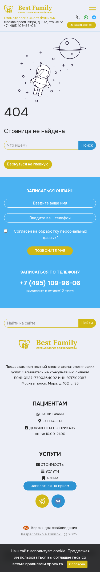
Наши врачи (52, 414)
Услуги (52, 471)
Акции (51, 478)
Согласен (23, 231)
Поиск (87, 145)
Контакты (52, 421)
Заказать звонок (81, 25)
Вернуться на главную (28, 164)
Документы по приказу (51, 428)
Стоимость (52, 464)
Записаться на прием (50, 486)
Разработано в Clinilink (41, 534)
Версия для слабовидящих (54, 528)
